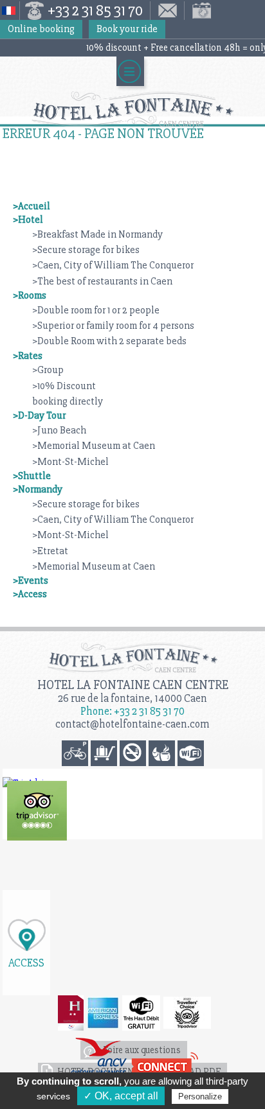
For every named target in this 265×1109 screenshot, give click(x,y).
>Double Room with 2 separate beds (109, 341)
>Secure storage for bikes (86, 249)
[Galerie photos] (199, 10)
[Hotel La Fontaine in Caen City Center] (132, 109)
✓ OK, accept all (121, 1095)
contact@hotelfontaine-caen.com (132, 724)
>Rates (27, 355)
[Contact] (168, 10)
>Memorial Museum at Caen (93, 445)
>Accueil (31, 206)
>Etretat (50, 551)
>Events (30, 580)
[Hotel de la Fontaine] (37, 811)
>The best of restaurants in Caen (102, 281)
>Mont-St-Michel (70, 461)
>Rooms (29, 295)
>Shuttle (32, 475)
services (53, 1096)
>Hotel (28, 219)
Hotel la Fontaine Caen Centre (132, 685)
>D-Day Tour (39, 415)
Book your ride (127, 28)
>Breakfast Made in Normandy (97, 234)
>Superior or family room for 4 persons (113, 325)
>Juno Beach (59, 430)
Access (26, 962)
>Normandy (37, 489)
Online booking (41, 28)
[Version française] (10, 10)
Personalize (200, 1096)
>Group (48, 369)
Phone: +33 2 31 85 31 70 (132, 711)
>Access (30, 594)
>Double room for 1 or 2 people (96, 310)
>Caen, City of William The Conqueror (113, 265)
